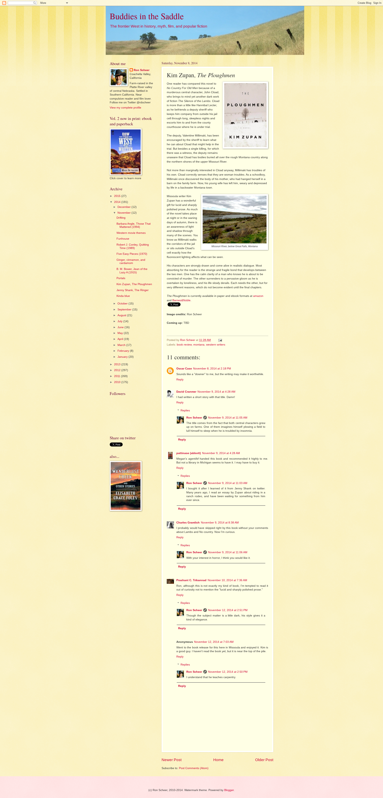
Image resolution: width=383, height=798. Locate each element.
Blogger (229, 790)
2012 (117, 370)
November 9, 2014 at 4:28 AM (216, 391)
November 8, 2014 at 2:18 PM (212, 368)
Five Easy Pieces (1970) (131, 253)
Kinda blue (123, 295)
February (123, 350)
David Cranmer (186, 391)
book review (184, 344)
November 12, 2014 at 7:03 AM (214, 641)
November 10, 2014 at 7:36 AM (227, 580)
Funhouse (122, 238)
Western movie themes (131, 232)
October (122, 303)
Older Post (264, 760)
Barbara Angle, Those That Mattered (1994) (133, 225)
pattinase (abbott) (188, 453)
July (120, 321)
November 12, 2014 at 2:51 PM (228, 610)
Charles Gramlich (188, 522)
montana (198, 344)
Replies (185, 410)
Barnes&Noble (181, 300)
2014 (117, 201)
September (124, 309)
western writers (215, 344)
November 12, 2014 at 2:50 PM (228, 671)
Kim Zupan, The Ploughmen (134, 284)
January (122, 356)
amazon (258, 295)
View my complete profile (125, 107)
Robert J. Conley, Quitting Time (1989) (132, 246)
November (124, 212)
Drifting (120, 217)
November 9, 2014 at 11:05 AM (227, 417)
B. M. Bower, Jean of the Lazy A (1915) (131, 271)
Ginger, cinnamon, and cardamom (130, 261)
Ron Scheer (194, 417)
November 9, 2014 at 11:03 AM (227, 483)
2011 (117, 376)
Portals (120, 278)
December (124, 206)
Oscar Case (184, 368)
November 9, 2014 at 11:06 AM (227, 552)
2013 (117, 364)
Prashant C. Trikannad (191, 580)
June (120, 327)
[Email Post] (220, 340)
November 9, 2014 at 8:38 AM (220, 522)
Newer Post (172, 760)
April (120, 339)
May (120, 333)
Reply (180, 379)
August (122, 315)
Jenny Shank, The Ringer (132, 290)
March (121, 345)
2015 (117, 196)
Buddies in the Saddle (147, 16)
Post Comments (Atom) (193, 768)
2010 (117, 382)
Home (218, 760)
